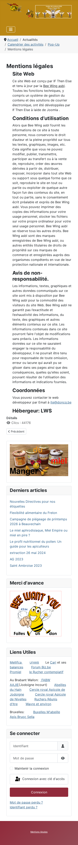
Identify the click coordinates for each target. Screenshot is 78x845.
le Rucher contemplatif (46, 672)
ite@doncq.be (60, 402)
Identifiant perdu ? (23, 807)
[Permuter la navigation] (10, 29)
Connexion (39, 792)
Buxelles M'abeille (46, 712)
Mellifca (16, 662)
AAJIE (14, 685)
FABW (45, 680)
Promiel (15, 672)
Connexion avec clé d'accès (43, 779)
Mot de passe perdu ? (26, 802)
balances (16, 667)
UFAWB (34, 662)
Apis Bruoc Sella (22, 717)
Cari (53, 662)
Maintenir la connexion (32, 768)
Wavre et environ (38, 704)
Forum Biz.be (41, 667)
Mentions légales (39, 832)
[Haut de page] (71, 837)
